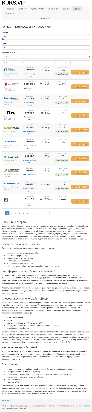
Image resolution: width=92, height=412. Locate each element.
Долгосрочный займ (29, 203)
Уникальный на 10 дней (29, 189)
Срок (4, 43)
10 (43, 213)
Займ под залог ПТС (29, 89)
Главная (10, 8)
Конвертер (52, 8)
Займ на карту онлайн (29, 74)
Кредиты (66, 8)
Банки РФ (22, 8)
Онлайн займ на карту (29, 146)
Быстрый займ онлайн (29, 103)
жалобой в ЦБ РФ (63, 342)
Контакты (6, 400)
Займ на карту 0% (29, 174)
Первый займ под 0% (29, 132)
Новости (10, 13)
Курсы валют (37, 8)
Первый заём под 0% (29, 161)
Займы (77, 8)
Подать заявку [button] (80, 72)
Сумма (5, 32)
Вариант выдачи (9, 52)
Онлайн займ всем (29, 118)
